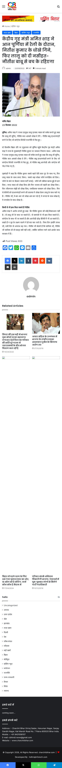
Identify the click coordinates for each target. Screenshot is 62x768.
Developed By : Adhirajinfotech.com (31, 757)
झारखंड (7, 623)
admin (8, 68)
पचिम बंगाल (8, 641)
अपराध (6, 610)
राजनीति (36, 32)
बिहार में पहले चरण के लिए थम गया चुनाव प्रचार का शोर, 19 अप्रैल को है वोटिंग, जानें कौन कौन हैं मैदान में (15, 580)
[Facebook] (8, 261)
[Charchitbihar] (12, 6)
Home (7, 26)
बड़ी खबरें (7, 650)
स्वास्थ (6, 691)
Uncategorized (10, 605)
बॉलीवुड (6, 659)
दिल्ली (6, 632)
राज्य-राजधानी (9, 677)
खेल (5, 619)
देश (5, 637)
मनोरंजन (7, 668)
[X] (14, 261)
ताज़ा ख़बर (7, 32)
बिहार (16, 32)
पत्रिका (6, 646)
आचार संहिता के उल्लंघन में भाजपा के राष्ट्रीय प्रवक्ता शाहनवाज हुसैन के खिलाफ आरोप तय (44, 340)
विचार (6, 682)
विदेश (6, 686)
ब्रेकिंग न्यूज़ (15, 26)
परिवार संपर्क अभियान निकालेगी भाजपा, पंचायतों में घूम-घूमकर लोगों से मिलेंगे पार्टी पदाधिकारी (45, 580)
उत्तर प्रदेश (8, 614)
